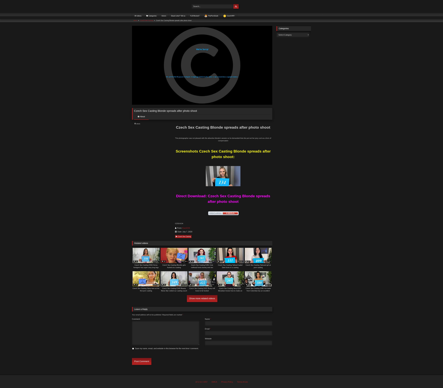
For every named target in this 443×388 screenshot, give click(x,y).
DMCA (214, 382)
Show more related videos (202, 298)
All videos (138, 16)
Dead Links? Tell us (178, 16)
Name (208, 319)
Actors (164, 16)
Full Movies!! (194, 16)
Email (208, 329)
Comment (136, 319)
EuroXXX (186, 228)
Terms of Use (242, 382)
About (142, 117)
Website (208, 339)
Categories (153, 16)
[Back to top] (435, 381)
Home (135, 20)
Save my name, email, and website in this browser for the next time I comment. (167, 348)
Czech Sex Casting (146, 20)
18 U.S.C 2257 (201, 382)
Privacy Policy (227, 382)
